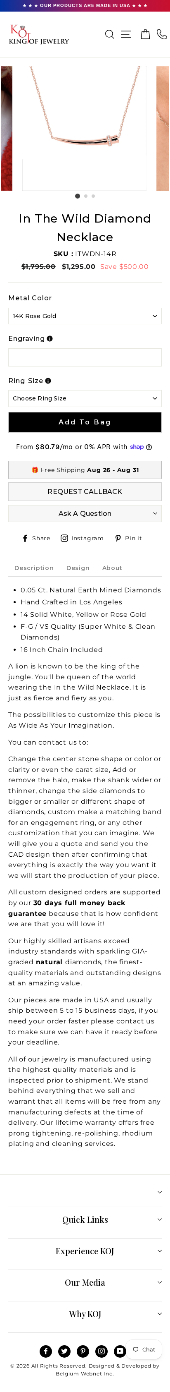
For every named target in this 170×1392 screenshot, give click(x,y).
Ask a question (85, 514)
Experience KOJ (85, 1250)
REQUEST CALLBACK (84, 492)
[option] (85, 128)
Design (78, 568)
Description (34, 568)
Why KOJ (85, 1313)
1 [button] (77, 196)
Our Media (85, 1282)
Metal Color (30, 298)
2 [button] (86, 196)
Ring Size (25, 381)
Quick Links (85, 1219)
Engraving (26, 339)
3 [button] (94, 196)
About (112, 568)
